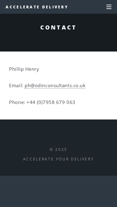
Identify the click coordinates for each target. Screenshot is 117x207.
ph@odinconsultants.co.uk (55, 85)
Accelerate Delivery (37, 6)
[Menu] (108, 7)
